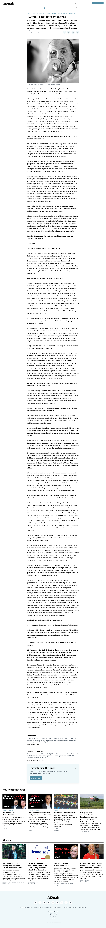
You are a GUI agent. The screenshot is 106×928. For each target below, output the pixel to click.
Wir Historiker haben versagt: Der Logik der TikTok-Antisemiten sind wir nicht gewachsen (12, 866)
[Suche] (75, 3)
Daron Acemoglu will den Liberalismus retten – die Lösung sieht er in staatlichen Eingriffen (37, 866)
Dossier (29, 13)
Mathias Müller (84, 880)
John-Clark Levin (19, 882)
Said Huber (57, 828)
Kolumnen (49, 8)
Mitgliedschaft (97, 3)
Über (77, 8)
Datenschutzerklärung (69, 907)
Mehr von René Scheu (33, 744)
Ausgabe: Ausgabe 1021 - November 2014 (63, 13)
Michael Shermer (59, 883)
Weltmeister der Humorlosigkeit (8, 814)
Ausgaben (88, 3)
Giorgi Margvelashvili (42, 31)
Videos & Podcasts (7, 810)
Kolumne (82, 861)
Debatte (4, 861)
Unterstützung (82, 907)
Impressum (37, 907)
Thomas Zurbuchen (33, 829)
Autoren (71, 8)
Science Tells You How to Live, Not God (62, 864)
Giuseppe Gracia (7, 827)
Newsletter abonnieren (26, 907)
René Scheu (30, 31)
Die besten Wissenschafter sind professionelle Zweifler (39, 814)
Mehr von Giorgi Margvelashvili (36, 760)
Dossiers (40, 8)
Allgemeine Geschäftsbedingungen (52, 907)
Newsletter (80, 3)
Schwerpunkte (31, 8)
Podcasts (57, 8)
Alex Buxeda (69, 883)
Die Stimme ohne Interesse (65, 813)
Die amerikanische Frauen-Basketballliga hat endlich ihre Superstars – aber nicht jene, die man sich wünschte (91, 866)
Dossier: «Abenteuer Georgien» (42, 13)
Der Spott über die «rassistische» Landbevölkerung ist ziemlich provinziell (88, 816)
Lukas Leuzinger (19, 827)
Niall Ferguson (6, 882)
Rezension (31, 861)
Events (64, 8)
